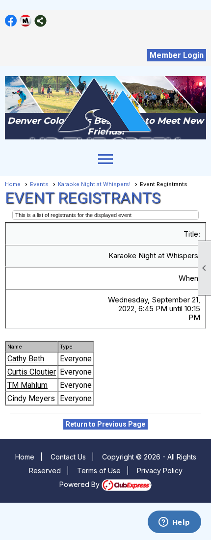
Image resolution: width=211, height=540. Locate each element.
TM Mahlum (27, 385)
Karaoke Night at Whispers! (94, 184)
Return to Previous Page (105, 424)
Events (39, 184)
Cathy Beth (25, 358)
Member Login (177, 55)
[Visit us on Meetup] (26, 21)
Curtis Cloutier (31, 372)
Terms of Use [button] (99, 470)
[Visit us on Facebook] (11, 21)
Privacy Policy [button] (160, 470)
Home (13, 184)
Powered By (80, 484)
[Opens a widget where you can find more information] (174, 523)
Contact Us (68, 457)
